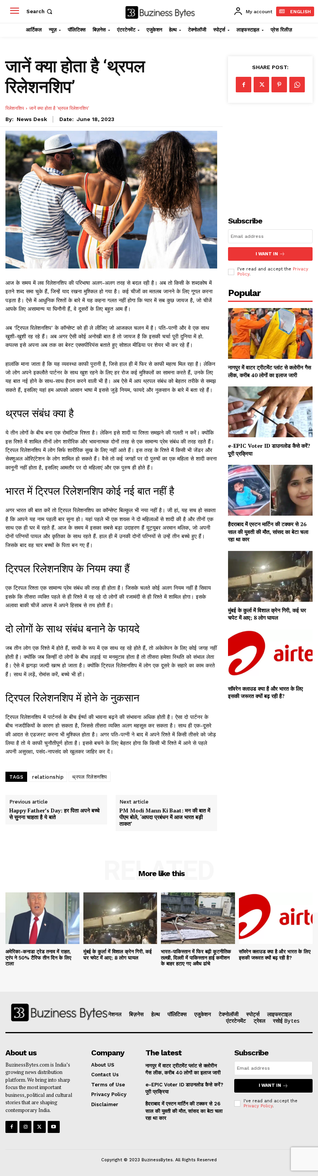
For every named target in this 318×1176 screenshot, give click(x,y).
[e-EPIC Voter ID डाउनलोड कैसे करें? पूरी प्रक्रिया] (270, 411)
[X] (261, 84)
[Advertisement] (270, 153)
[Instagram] (25, 1127)
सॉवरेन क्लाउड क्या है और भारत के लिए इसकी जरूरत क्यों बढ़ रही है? (265, 692)
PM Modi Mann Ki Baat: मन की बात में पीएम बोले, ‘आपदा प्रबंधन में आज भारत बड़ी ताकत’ (164, 817)
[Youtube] (54, 1127)
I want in (267, 253)
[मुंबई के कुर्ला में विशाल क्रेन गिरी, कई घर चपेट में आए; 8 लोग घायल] (270, 576)
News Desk (32, 119)
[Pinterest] (279, 84)
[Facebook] (243, 84)
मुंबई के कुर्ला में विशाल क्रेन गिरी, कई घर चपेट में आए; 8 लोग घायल (267, 614)
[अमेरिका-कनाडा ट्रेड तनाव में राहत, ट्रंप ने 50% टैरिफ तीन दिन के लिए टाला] (42, 918)
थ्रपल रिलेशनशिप (89, 777)
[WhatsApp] (297, 84)
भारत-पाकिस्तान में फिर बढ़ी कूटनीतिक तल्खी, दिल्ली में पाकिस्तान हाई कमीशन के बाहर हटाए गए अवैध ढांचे (196, 957)
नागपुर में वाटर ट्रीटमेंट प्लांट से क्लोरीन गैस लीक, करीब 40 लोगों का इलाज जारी (269, 371)
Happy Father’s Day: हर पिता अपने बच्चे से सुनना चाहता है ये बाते (54, 814)
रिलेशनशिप (14, 108)
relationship (48, 777)
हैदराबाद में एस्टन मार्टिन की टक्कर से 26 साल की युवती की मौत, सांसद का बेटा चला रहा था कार (268, 531)
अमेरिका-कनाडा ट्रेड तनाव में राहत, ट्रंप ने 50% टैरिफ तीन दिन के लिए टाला (38, 957)
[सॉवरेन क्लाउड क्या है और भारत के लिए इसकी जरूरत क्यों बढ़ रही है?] (270, 654)
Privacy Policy (258, 1105)
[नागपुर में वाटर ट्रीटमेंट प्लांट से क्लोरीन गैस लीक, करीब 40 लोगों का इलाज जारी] (270, 333)
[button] (40, 11)
